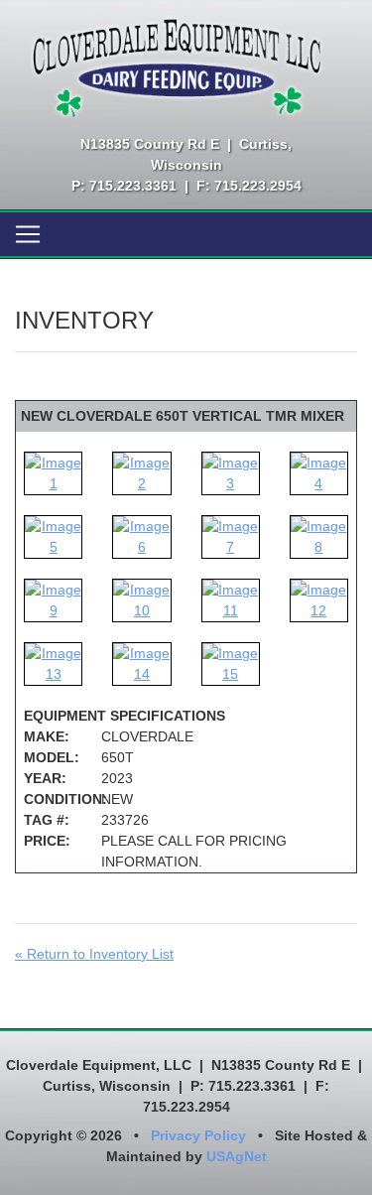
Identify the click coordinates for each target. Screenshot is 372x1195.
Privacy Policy (198, 1135)
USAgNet (236, 1156)
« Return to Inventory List (94, 954)
